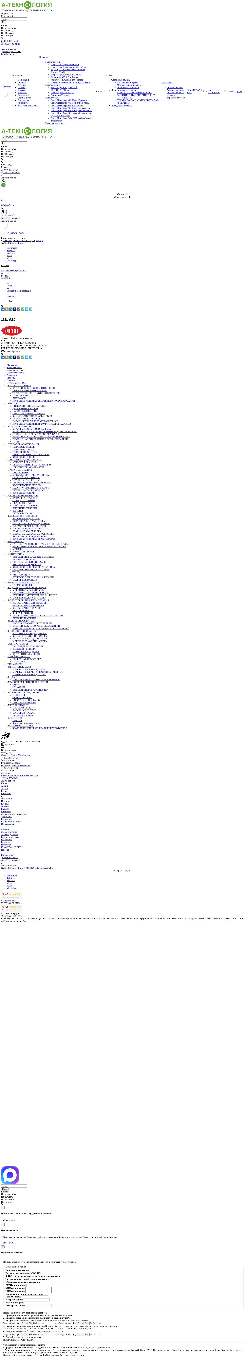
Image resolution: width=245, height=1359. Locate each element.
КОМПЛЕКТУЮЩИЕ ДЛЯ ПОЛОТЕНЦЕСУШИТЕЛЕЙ (40, 628)
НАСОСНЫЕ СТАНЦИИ (25, 411)
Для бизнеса (15, 51)
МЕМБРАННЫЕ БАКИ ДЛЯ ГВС (29, 669)
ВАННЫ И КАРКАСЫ (23, 559)
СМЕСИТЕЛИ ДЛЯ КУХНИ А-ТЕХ (30, 690)
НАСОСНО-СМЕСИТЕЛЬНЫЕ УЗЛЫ (31, 488)
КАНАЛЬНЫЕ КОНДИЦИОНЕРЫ (29, 636)
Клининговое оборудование (26, 723)
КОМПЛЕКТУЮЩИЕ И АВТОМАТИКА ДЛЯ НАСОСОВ (41, 424)
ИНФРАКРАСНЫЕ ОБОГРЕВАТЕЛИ (30, 454)
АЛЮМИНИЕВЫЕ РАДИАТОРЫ (29, 526)
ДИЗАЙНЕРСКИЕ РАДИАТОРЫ (28, 521)
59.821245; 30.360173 (11, 916)
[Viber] (18, 309)
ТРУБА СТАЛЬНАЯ (22, 513)
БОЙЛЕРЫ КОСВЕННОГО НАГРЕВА (31, 429)
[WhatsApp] (22, 309)
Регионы (5, 842)
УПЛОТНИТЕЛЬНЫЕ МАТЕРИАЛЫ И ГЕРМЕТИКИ (39, 546)
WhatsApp (11, 260)
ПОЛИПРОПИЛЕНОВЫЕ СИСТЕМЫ (31, 482)
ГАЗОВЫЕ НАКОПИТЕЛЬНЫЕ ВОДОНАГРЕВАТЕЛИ (40, 439)
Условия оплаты (9, 832)
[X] (14, 309)
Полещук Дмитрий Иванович (15, 765)
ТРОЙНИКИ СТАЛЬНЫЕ (25, 505)
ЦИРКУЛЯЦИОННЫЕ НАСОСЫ (29, 406)
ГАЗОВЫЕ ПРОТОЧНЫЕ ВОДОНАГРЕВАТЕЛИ (36, 434)
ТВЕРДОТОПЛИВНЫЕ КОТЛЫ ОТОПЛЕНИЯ (36, 393)
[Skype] (26, 309)
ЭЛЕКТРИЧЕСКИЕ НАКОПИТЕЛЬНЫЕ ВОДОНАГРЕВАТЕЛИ (44, 431)
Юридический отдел (11, 821)
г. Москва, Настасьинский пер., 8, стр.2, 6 (23, 240)
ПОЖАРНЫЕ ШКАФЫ (24, 702)
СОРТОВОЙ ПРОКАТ (23, 713)
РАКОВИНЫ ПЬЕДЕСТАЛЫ (26, 564)
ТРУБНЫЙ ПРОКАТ (22, 715)
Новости (5, 801)
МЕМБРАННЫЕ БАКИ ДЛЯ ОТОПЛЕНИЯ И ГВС (37, 672)
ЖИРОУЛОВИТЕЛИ (22, 613)
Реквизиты (6, 819)
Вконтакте (12, 248)
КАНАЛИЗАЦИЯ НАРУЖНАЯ (28, 605)
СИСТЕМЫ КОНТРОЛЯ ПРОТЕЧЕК (30, 569)
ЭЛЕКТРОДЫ (19, 661)
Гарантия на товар (10, 837)
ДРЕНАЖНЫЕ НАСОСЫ (25, 408)
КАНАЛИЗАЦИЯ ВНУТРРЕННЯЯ (29, 603)
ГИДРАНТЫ (18, 695)
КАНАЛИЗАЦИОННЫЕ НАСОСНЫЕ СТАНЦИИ (37, 615)
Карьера (5, 809)
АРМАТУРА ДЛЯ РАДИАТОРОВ (29, 536)
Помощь (5, 850)
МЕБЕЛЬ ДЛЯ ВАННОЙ (24, 580)
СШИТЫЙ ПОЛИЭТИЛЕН (26, 477)
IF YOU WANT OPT (11, 847)
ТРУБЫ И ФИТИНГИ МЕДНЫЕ (28, 490)
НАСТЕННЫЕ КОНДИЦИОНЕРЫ (29, 633)
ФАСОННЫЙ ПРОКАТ (24, 710)
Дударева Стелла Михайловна (15, 755)
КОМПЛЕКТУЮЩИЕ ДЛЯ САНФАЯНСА (33, 567)
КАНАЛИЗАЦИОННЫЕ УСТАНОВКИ (32, 416)
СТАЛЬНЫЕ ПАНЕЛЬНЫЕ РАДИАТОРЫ (33, 534)
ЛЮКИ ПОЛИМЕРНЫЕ (24, 618)
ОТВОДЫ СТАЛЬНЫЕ (23, 500)
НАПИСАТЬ (9, 1242)
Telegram (11, 250)
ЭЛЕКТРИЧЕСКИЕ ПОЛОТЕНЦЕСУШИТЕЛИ (36, 626)
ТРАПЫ (16, 572)
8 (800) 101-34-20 (10, 41)
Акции (4, 786)
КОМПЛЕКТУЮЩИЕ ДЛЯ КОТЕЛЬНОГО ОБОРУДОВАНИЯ (43, 401)
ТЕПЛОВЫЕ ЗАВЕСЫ (23, 447)
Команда (5, 804)
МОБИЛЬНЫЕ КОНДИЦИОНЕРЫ (29, 641)
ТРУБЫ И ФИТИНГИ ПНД (26, 480)
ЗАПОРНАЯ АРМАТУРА (25, 462)
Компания (6, 793)
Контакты (6, 811)
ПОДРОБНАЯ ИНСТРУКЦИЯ (18, 1340)
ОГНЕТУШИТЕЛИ (22, 697)
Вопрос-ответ (7, 855)
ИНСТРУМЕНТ (20, 472)
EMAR (15, 684)
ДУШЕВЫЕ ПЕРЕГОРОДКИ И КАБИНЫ (33, 577)
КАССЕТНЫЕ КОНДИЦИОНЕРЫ (29, 638)
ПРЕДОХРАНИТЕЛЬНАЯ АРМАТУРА (31, 465)
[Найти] (3, 22)
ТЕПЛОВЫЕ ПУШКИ (23, 449)
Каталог (5, 783)
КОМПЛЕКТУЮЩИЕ (23, 457)
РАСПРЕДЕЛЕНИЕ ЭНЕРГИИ (27, 646)
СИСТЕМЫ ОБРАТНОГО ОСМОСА (30, 592)
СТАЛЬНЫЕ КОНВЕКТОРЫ (26, 531)
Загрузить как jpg (68, 1323)
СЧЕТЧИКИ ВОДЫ (22, 585)
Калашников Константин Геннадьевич (19, 775)
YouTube (11, 253)
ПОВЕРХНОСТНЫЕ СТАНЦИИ (28, 413)
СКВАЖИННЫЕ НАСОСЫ (26, 418)
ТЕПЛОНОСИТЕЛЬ (22, 395)
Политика (6, 844)
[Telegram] (30, 309)
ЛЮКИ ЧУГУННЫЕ (22, 610)
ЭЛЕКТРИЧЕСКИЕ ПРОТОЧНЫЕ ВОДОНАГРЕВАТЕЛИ (41, 436)
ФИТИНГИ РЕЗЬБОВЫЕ (24, 508)
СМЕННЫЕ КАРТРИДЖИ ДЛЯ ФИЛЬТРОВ (34, 595)
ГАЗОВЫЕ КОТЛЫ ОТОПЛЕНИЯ (29, 390)
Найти (4, 1189)
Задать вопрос (8, 760)
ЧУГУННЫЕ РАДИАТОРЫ (26, 518)
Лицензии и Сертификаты (14, 814)
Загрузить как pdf (12, 1323)
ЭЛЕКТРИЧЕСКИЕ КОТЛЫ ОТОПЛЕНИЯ (34, 388)
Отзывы (5, 806)
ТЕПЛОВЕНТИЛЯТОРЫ (25, 452)
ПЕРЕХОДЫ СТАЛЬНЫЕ (25, 503)
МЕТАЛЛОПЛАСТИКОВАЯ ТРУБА (30, 475)
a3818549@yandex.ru (13, 243)
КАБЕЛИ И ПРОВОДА (24, 649)
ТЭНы (15, 441)
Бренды (5, 791)
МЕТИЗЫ (17, 549)
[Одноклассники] (7, 309)
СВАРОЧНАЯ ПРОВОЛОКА (26, 659)
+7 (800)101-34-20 (9, 758)
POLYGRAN (18, 687)
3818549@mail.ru (32, 868)
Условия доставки (9, 834)
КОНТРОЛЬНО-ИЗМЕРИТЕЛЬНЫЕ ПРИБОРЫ (36, 679)
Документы (6, 816)
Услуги (4, 788)
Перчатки (17, 720)
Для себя (5, 51)
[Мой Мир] (10, 309)
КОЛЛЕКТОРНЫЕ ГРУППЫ (26, 485)
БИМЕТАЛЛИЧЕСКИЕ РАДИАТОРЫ (31, 523)
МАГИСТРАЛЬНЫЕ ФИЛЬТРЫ (28, 590)
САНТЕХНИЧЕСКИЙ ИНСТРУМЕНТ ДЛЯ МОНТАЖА (40, 544)
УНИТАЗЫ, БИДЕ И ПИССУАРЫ (29, 562)
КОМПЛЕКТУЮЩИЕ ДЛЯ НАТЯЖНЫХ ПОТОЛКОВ (39, 728)
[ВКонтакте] (3, 309)
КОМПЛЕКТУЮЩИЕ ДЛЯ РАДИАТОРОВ (34, 539)
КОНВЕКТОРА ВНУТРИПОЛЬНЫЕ (30, 528)
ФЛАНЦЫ (17, 511)
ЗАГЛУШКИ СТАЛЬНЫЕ (25, 498)
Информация (7, 824)
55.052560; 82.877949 (11, 903)
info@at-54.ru (7, 54)
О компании (7, 798)
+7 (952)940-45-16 (9, 768)
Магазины (6, 829)
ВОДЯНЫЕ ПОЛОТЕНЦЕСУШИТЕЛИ (32, 623)
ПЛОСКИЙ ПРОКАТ (23, 707)
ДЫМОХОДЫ (19, 398)
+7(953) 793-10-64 (9, 778)
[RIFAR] (11, 335)
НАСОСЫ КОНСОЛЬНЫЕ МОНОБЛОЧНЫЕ (35, 421)
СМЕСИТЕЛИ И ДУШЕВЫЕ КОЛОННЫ (33, 557)
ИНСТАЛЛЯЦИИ (21, 574)
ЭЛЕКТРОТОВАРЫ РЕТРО (26, 654)
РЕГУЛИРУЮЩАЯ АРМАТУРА (28, 467)
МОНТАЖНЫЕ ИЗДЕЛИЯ (25, 651)
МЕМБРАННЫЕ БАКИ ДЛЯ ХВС (29, 674)
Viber (9, 255)
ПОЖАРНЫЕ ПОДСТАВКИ (26, 700)
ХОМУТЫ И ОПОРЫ (23, 551)
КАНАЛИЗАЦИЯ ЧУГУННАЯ (27, 608)
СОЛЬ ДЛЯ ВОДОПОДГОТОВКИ (29, 598)
